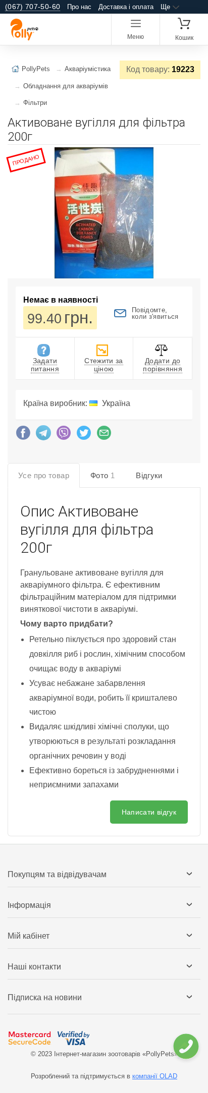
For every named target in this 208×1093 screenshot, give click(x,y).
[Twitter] (83, 435)
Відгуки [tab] (149, 475)
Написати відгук (149, 812)
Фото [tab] (102, 475)
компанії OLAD (154, 1076)
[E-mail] (104, 435)
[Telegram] (43, 435)
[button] (191, 156)
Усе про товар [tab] (43, 475)
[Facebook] (23, 435)
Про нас (79, 7)
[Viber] (63, 435)
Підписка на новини (45, 997)
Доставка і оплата (125, 7)
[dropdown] (185, 1046)
